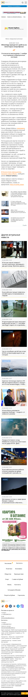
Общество (6, 361)
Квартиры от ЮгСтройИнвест (14, 6)
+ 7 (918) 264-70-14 (6, 614)
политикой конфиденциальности (11, 686)
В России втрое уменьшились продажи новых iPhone (11, 173)
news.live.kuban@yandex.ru (8, 627)
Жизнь (5, 272)
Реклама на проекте (7, 610)
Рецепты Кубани (9, 595)
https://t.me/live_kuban (17, 184)
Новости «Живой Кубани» (14, 17)
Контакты (19, 563)
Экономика (18, 569)
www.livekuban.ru (9, 657)
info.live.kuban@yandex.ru (7, 618)
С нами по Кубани (17, 579)
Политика (6, 390)
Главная (3, 17)
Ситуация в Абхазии (14, 590)
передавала (21, 128)
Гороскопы (21, 595)
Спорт (7, 579)
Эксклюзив (8, 563)
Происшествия (7, 243)
